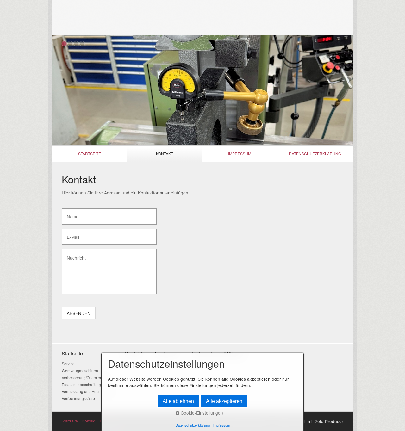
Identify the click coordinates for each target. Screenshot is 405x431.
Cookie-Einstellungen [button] (201, 412)
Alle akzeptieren (224, 401)
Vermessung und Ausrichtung (87, 391)
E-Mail (71, 234)
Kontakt (164, 153)
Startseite (89, 153)
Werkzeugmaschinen (80, 370)
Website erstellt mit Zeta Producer (309, 421)
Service (68, 363)
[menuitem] (89, 154)
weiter (345, 91)
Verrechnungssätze (78, 398)
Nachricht (73, 254)
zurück (60, 91)
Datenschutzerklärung (315, 153)
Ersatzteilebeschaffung (81, 384)
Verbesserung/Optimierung (85, 377)
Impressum (239, 153)
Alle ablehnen (178, 401)
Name (71, 213)
